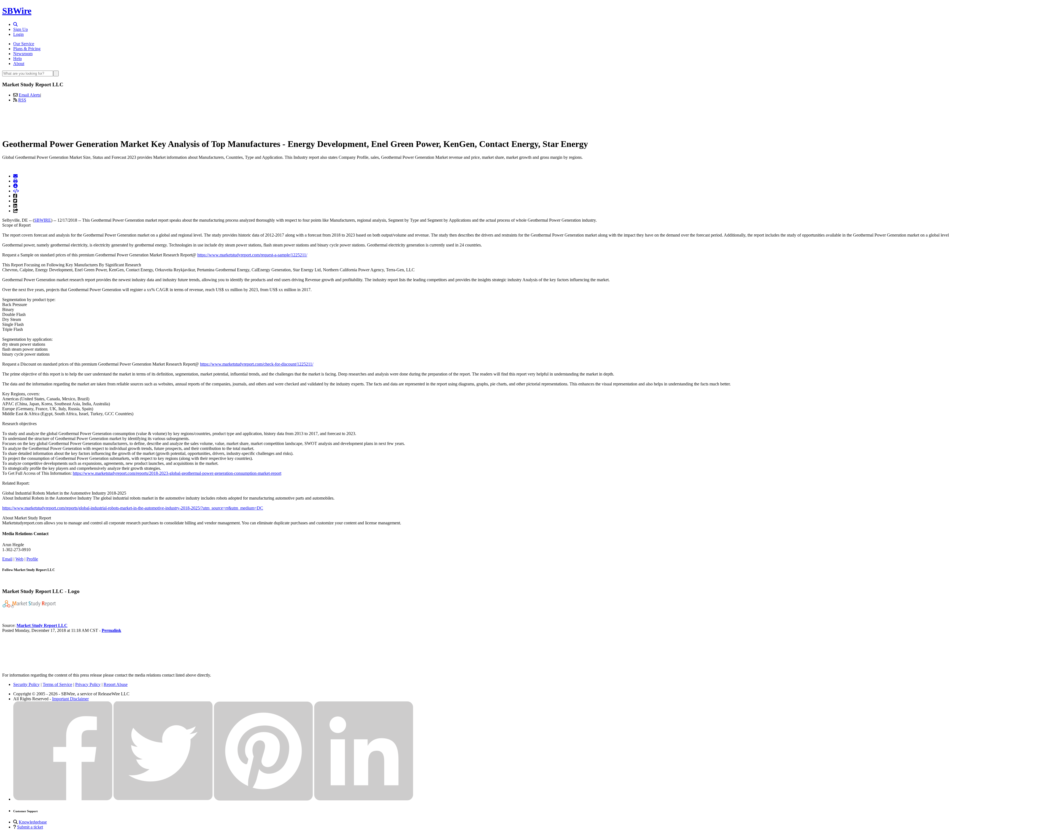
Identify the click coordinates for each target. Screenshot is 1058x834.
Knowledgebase (33, 822)
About (18, 63)
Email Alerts (29, 95)
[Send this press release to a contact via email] (15, 176)
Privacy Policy (88, 684)
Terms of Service (57, 684)
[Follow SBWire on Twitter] (163, 799)
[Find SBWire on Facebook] (62, 799)
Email (7, 559)
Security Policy (26, 684)
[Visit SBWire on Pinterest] (263, 799)
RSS (22, 100)
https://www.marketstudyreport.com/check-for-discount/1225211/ (256, 364)
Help (17, 58)
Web (19, 559)
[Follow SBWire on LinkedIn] (363, 799)
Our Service (23, 43)
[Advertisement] (529, 119)
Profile (32, 559)
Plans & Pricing (27, 48)
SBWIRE (42, 220)
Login (18, 34)
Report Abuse (116, 684)
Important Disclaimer (70, 698)
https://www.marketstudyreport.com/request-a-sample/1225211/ (252, 255)
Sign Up (20, 29)
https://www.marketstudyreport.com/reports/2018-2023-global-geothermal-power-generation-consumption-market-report (177, 473)
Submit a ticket (30, 827)
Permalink (111, 630)
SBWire (16, 11)
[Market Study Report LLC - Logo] (29, 606)
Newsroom (23, 53)
